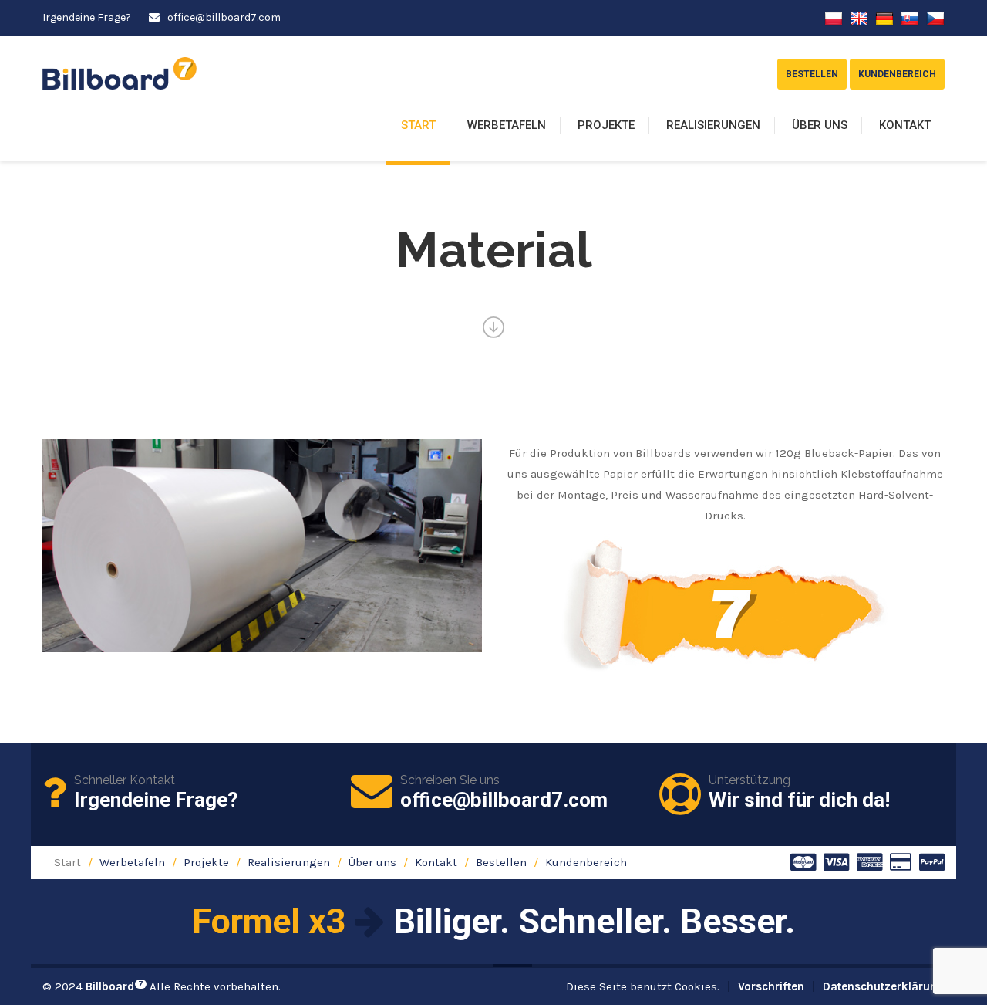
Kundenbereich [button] (897, 74)
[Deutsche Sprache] (884, 17)
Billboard (114, 986)
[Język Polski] (833, 17)
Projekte (606, 125)
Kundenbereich (586, 862)
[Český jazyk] (935, 17)
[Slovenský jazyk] (910, 17)
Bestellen (501, 862)
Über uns (819, 125)
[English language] (859, 17)
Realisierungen (713, 125)
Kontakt (905, 125)
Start (418, 125)
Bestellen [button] (812, 74)
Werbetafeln (506, 125)
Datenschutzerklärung (884, 986)
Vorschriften (771, 986)
